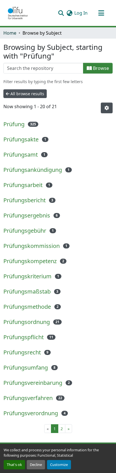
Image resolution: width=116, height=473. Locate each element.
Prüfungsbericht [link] (24, 200)
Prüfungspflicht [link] (23, 337)
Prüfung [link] (13, 124)
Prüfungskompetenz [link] (30, 261)
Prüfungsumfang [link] (25, 367)
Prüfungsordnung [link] (26, 322)
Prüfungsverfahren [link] (28, 398)
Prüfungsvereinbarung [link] (32, 383)
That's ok (14, 464)
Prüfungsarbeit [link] (23, 185)
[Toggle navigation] (101, 13)
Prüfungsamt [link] (20, 154)
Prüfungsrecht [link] (22, 352)
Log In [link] (81, 13)
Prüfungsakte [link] (21, 139)
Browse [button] (100, 68)
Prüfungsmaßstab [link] (27, 291)
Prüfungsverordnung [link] (30, 413)
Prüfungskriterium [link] (27, 276)
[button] (17, 13)
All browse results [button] (26, 93)
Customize (59, 464)
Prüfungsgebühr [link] (24, 230)
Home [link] (9, 33)
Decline (36, 464)
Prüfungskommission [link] (31, 246)
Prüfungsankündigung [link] (32, 170)
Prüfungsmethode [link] (27, 306)
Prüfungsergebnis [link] (26, 215)
